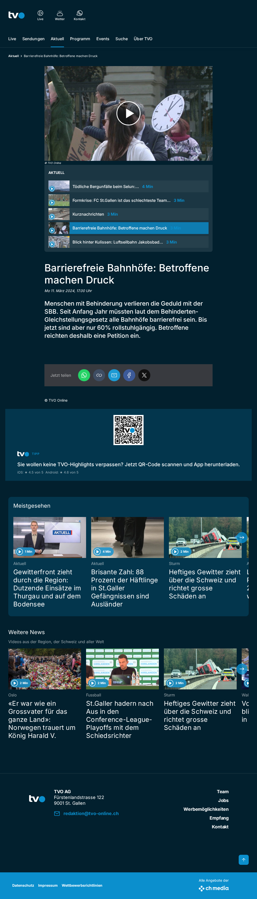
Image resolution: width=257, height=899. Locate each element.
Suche (121, 38)
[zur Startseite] (17, 15)
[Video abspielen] (128, 113)
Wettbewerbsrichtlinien (82, 885)
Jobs (223, 800)
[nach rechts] (241, 537)
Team (223, 791)
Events (103, 38)
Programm (80, 38)
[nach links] (15, 537)
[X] (144, 375)
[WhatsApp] (84, 375)
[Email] (114, 375)
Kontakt (220, 826)
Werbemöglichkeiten (206, 809)
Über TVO (143, 38)
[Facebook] (129, 375)
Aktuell (57, 38)
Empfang (219, 818)
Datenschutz (23, 885)
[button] (99, 375)
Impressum (48, 885)
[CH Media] (214, 887)
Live (12, 38)
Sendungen (33, 38)
